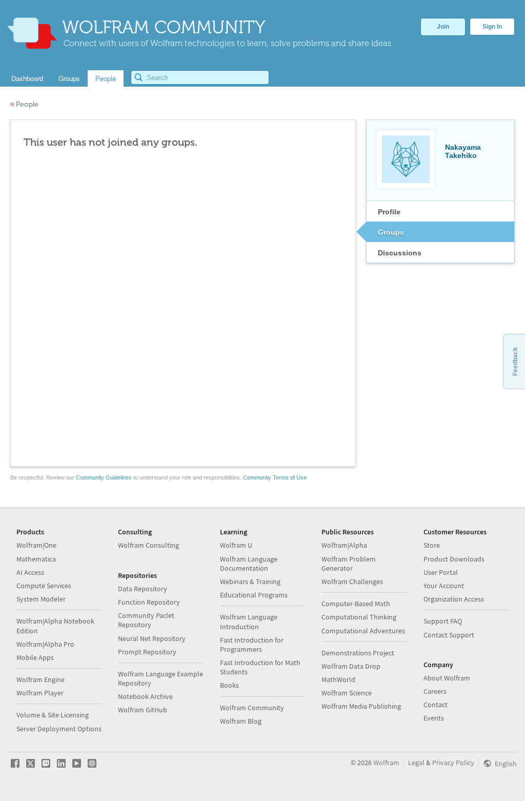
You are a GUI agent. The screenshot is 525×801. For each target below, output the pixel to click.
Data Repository (142, 588)
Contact (435, 704)
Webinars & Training (250, 581)
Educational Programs (254, 594)
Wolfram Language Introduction (248, 621)
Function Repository (149, 602)
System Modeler (41, 599)
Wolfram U (236, 545)
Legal (416, 762)
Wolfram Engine (40, 679)
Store (431, 545)
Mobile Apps (35, 657)
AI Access (30, 572)
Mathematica (36, 559)
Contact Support (448, 634)
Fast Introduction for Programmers (252, 644)
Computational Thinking (358, 617)
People (24, 104)
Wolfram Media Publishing (361, 706)
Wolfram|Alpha (344, 545)
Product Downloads (453, 559)
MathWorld (338, 679)
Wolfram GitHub (142, 709)
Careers (435, 691)
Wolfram (386, 762)
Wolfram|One (36, 545)
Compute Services (43, 585)
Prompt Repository (147, 651)
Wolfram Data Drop (350, 666)
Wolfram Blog (240, 721)
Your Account (443, 585)
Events (433, 718)
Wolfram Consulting (148, 545)
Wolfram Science (346, 692)
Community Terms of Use (275, 477)
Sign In (492, 26)
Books (229, 685)
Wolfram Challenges (352, 581)
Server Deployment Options (59, 728)
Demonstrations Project (357, 652)
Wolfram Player (40, 692)
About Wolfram (446, 678)
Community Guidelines (104, 477)
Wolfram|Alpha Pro (45, 644)
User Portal (440, 572)
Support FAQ (442, 621)
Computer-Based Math (355, 603)
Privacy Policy (453, 762)
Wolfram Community (252, 707)
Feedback (515, 361)
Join (443, 26)
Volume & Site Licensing (52, 714)
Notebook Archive (145, 696)
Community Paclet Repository (146, 620)
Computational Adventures (363, 630)
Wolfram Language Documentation (248, 563)
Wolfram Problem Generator (348, 563)
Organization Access (453, 599)
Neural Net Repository (152, 638)
